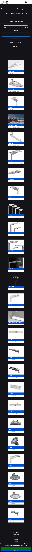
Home (2, 9)
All (15, 35)
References (16, 535)
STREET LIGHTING (15, 39)
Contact (16, 542)
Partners (16, 539)
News (16, 537)
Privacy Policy (16, 550)
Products (16, 532)
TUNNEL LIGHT (15, 46)
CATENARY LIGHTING (15, 43)
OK (16, 548)
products (8, 9)
